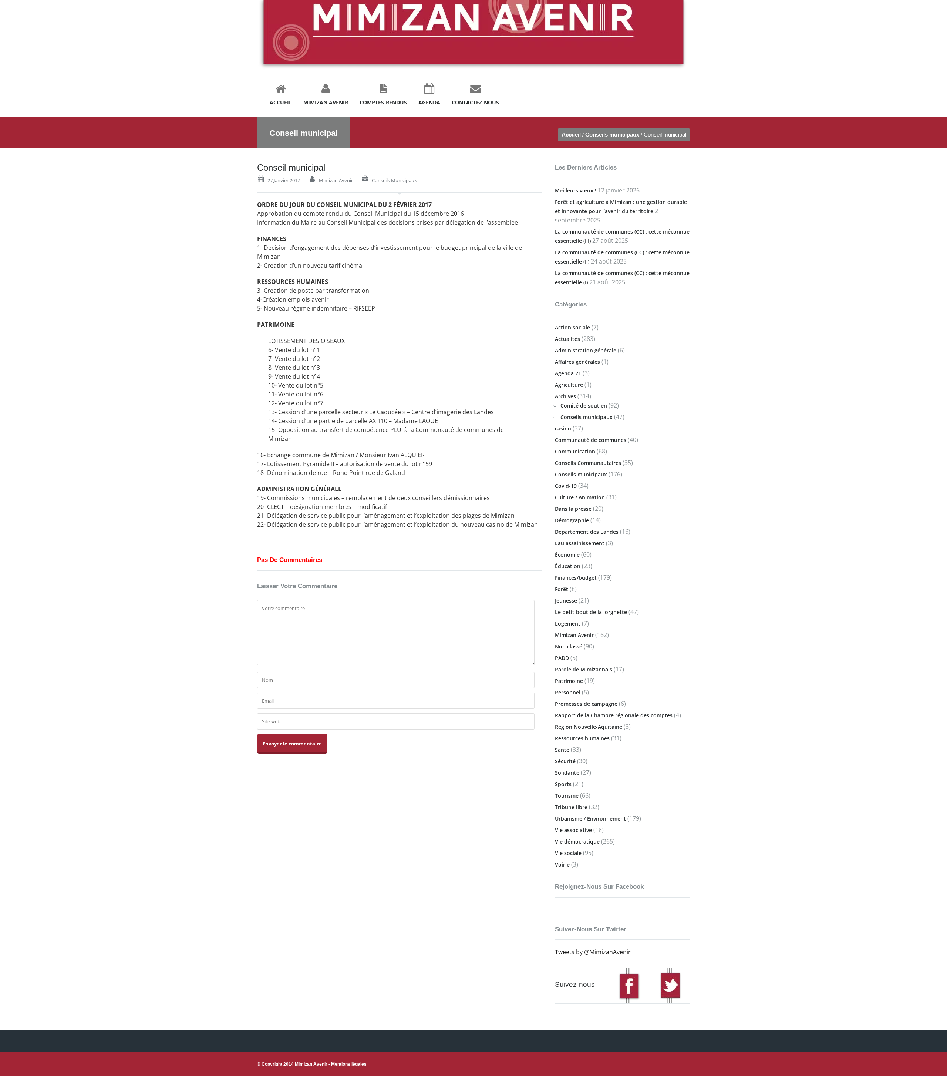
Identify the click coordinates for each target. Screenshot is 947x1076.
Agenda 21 (568, 373)
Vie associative (573, 830)
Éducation (567, 566)
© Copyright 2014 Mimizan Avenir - (312, 1064)
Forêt (561, 589)
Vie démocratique (577, 841)
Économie (567, 554)
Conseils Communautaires (588, 462)
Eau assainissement (579, 543)
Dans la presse (573, 508)
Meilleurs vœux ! (575, 190)
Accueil (571, 134)
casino (563, 428)
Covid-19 (566, 485)
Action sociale (572, 327)
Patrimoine (569, 680)
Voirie (562, 864)
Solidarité (567, 772)
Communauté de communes (590, 439)
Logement (567, 623)
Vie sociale (568, 853)
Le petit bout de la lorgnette (591, 612)
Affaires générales (577, 361)
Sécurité (565, 761)
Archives (565, 396)
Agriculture (569, 384)
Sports (563, 784)
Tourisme (567, 795)
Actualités (567, 338)
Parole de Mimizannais (583, 669)
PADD (562, 657)
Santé (562, 749)
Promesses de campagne (586, 703)
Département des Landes (587, 531)
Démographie (572, 520)
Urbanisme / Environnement (590, 818)
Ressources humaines (582, 738)
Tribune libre (571, 807)
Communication (575, 451)
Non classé (568, 646)
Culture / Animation (580, 497)
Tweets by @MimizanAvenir (593, 952)
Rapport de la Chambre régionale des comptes (614, 715)
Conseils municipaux (612, 134)
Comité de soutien (583, 405)
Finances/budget (576, 577)
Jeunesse (566, 600)
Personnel (567, 692)
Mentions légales (349, 1064)
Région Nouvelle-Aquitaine (588, 726)
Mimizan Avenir (336, 180)
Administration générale (585, 350)
